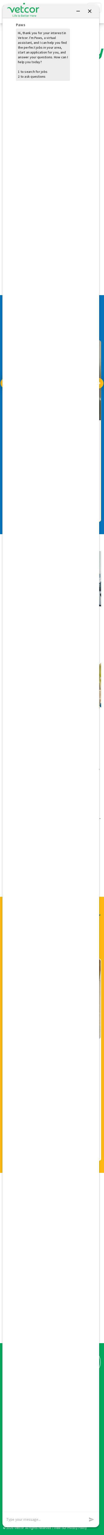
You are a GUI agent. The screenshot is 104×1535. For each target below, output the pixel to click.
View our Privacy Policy (70, 1528)
